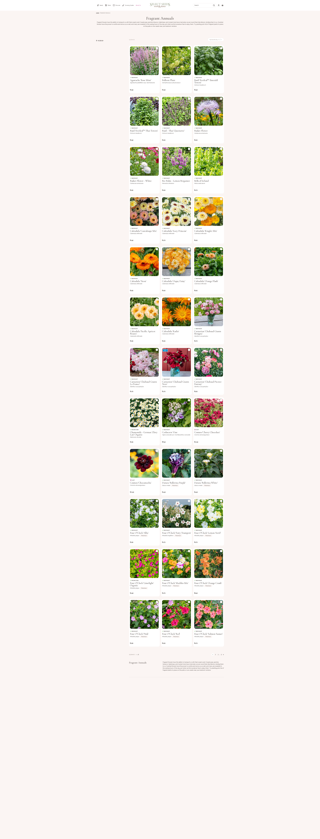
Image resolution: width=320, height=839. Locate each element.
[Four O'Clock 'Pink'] (144, 614)
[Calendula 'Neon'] (144, 261)
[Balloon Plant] (176, 60)
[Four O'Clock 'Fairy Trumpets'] (176, 513)
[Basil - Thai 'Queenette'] (176, 111)
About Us (138, 5)
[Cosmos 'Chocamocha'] (144, 463)
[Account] (219, 5)
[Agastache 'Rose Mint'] (144, 60)
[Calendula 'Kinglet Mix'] (208, 211)
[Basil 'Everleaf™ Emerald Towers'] (208, 60)
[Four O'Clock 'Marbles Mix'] (176, 563)
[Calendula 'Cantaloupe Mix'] (144, 211)
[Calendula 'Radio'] (176, 312)
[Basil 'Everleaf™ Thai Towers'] (144, 111)
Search (196, 5)
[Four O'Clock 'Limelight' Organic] (144, 563)
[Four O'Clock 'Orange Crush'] (208, 563)
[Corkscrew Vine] (176, 412)
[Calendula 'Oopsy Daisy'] (176, 261)
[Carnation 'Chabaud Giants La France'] (144, 362)
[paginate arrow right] (223, 655)
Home (97, 13)
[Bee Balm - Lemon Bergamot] (176, 161)
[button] (100, 5)
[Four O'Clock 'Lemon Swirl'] (208, 513)
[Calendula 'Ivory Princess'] (176, 211)
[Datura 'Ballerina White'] (208, 463)
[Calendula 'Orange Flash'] (208, 261)
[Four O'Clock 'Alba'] (144, 513)
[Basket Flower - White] (144, 161)
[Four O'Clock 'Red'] (176, 614)
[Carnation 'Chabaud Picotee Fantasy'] (208, 362)
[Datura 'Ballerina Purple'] (176, 463)
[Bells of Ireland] (208, 161)
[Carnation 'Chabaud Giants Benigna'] (208, 312)
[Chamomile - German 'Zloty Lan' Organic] (144, 412)
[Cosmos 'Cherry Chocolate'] (208, 412)
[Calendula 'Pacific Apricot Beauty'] (144, 312)
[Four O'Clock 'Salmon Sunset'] (208, 614)
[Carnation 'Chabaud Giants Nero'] (176, 362)
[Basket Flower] (208, 111)
